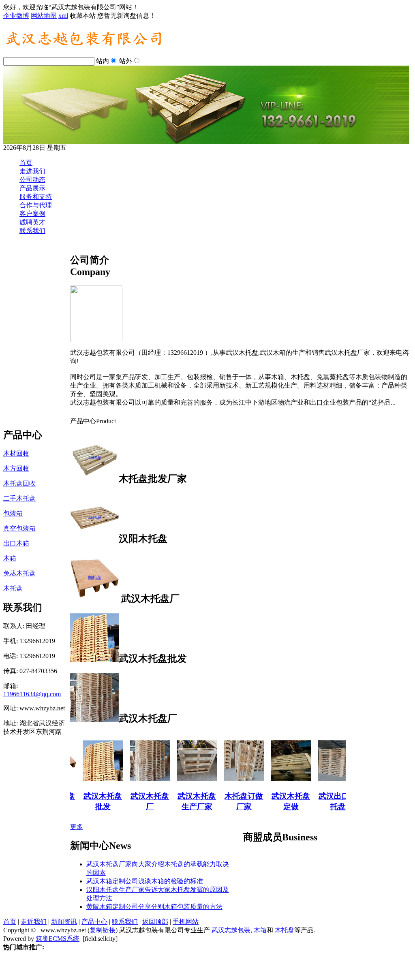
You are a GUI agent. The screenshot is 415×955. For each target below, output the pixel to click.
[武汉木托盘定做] (282, 778)
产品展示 (32, 188)
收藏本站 (83, 15)
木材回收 (16, 453)
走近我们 (34, 921)
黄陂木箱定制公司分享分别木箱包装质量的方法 (154, 906)
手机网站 (186, 921)
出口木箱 (16, 543)
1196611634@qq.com (32, 694)
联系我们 (32, 230)
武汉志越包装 (231, 930)
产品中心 (94, 921)
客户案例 (32, 213)
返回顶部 (155, 921)
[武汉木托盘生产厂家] (188, 778)
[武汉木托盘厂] (141, 778)
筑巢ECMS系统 (57, 938)
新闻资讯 (64, 921)
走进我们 (32, 171)
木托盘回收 (19, 483)
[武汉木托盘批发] (94, 778)
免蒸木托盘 (19, 573)
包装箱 (13, 513)
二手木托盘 (19, 498)
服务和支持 (35, 196)
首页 (25, 162)
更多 (76, 826)
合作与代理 (35, 205)
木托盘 (13, 588)
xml (63, 15)
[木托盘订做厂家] (235, 778)
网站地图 (44, 15)
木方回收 (16, 468)
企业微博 (16, 15)
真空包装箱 (19, 528)
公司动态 (32, 179)
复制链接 (103, 930)
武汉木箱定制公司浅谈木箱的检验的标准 (144, 881)
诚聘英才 (32, 222)
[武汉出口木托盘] (329, 778)
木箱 (9, 558)
